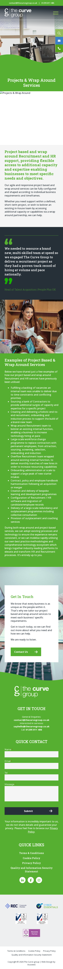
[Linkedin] (22, 880)
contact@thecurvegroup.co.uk (23, 3)
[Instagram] (39, 880)
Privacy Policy (31, 863)
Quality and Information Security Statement (32, 869)
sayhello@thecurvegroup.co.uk (31, 726)
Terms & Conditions (31, 853)
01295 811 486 (47, 3)
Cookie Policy (31, 858)
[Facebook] (31, 880)
